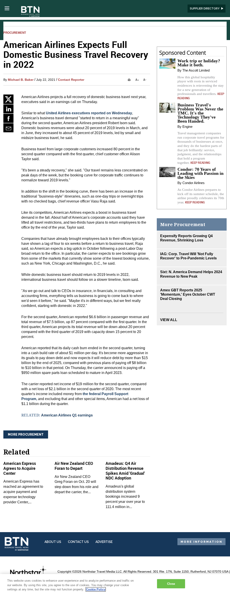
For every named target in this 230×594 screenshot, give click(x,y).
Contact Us (78, 542)
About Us (52, 542)
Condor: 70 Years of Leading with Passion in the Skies (200, 173)
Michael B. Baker (20, 79)
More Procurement (26, 434)
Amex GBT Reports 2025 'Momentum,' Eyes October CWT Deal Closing (187, 294)
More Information (201, 541)
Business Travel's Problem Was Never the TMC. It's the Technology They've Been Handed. (200, 113)
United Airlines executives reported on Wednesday (89, 113)
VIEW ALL (168, 320)
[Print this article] (129, 79)
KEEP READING (200, 163)
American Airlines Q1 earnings (67, 415)
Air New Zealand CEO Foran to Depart (74, 466)
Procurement (14, 32)
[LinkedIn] (8, 108)
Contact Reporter (71, 79)
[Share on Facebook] (8, 118)
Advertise (104, 542)
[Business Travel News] (30, 12)
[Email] (8, 127)
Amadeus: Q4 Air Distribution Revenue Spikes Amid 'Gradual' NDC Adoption (125, 471)
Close (171, 583)
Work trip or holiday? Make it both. (198, 62)
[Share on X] (8, 99)
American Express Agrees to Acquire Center (19, 468)
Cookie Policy (95, 589)
